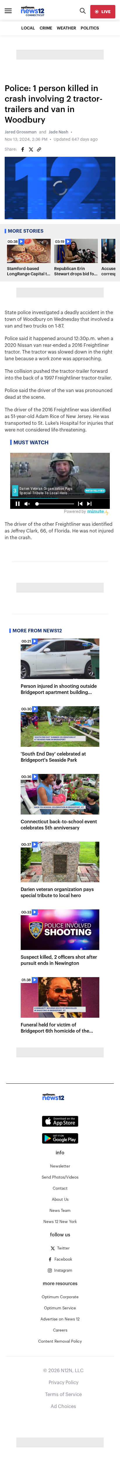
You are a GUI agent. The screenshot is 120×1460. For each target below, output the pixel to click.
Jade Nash (58, 132)
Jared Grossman (21, 132)
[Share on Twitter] (31, 149)
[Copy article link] (39, 149)
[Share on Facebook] (22, 149)
